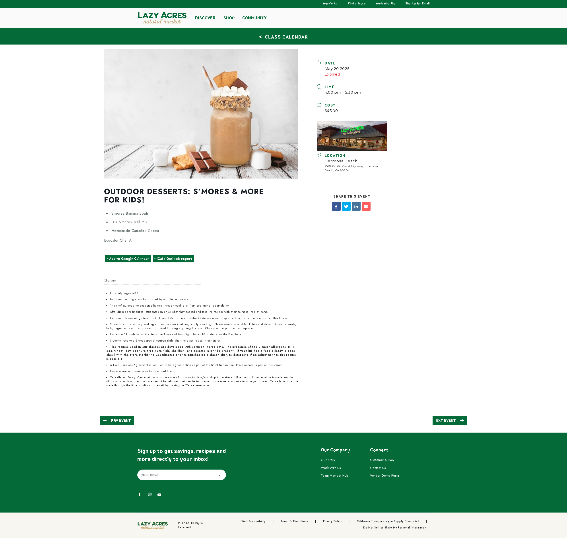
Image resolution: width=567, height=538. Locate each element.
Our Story (328, 460)
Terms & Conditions (294, 521)
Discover (205, 18)
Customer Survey (382, 460)
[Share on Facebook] (336, 206)
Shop (229, 18)
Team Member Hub (334, 476)
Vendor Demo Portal (385, 476)
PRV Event (121, 420)
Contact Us (378, 468)
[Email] (366, 206)
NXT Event (446, 420)
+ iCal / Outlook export (173, 258)
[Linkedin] (356, 206)
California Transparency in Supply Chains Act (388, 521)
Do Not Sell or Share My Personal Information (394, 527)
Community (254, 18)
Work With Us (385, 4)
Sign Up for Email (417, 4)
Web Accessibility (253, 521)
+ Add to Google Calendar (128, 258)
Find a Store (356, 4)
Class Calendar (283, 36)
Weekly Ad (330, 4)
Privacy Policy (332, 521)
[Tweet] (346, 206)
